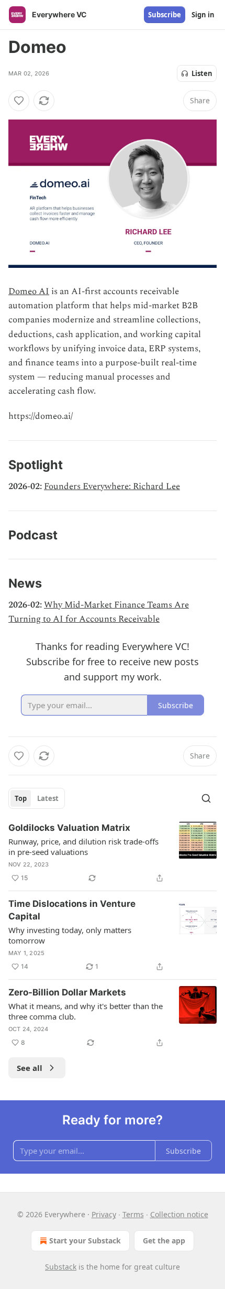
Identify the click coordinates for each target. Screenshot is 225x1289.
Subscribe (164, 14)
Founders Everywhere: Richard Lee (112, 486)
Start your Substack (85, 1240)
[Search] (206, 798)
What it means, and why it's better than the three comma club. (85, 1011)
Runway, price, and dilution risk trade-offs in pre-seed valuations (83, 846)
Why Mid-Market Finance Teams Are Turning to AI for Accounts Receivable (98, 612)
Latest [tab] (48, 798)
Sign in (203, 14)
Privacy (104, 1214)
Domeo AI (28, 291)
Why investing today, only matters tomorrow (69, 935)
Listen (202, 73)
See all (29, 1068)
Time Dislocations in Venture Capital (72, 910)
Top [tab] (21, 798)
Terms (133, 1214)
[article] (112, 852)
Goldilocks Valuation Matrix (69, 827)
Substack (60, 1267)
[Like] (18, 100)
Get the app (164, 1240)
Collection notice (179, 1214)
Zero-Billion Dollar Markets (67, 992)
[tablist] (36, 798)
